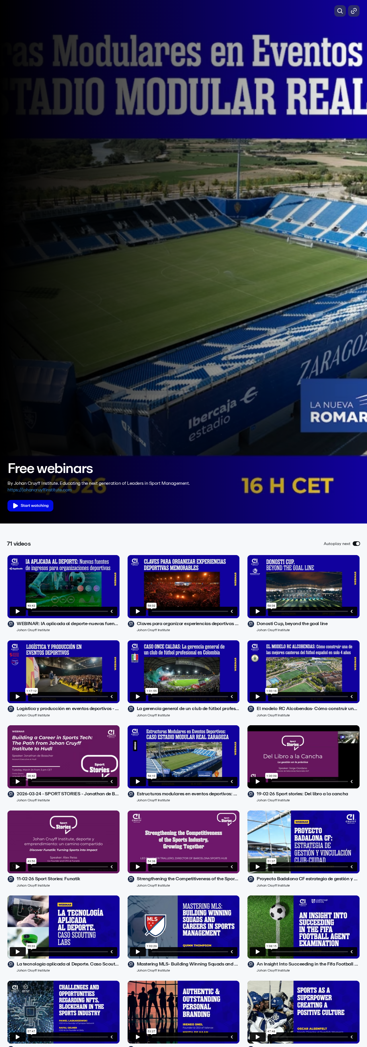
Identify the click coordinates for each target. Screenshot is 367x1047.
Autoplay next (337, 544)
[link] (63, 593)
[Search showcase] (340, 11)
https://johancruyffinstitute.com (39, 490)
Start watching (35, 505)
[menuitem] (341, 452)
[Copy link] (354, 11)
